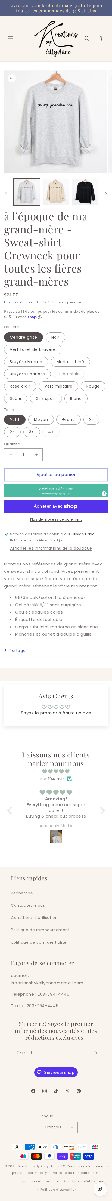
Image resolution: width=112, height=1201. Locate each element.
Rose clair (20, 386)
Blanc (76, 398)
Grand (68, 419)
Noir (55, 337)
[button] (11, 39)
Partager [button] (18, 650)
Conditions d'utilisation (34, 917)
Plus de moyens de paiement (56, 519)
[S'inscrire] (95, 1053)
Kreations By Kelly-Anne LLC (42, 1166)
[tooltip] (104, 493)
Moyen (41, 419)
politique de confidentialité (39, 942)
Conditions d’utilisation (84, 1181)
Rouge (93, 386)
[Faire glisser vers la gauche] (6, 193)
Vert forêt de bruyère (33, 349)
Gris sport (46, 398)
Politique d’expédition (58, 1189)
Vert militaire (59, 386)
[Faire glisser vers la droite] (106, 193)
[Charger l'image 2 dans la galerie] (56, 192)
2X (12, 432)
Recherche (22, 893)
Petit (15, 419)
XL (91, 419)
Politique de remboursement (40, 930)
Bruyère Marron (26, 361)
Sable (15, 398)
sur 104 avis (52, 779)
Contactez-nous (28, 905)
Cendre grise (23, 337)
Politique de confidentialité (36, 1181)
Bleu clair (72, 375)
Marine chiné (70, 361)
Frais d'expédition (18, 302)
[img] (56, 771)
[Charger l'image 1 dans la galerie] (26, 192)
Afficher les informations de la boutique (51, 548)
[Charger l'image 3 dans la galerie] (85, 192)
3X (31, 432)
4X (54, 433)
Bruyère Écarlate (27, 374)
